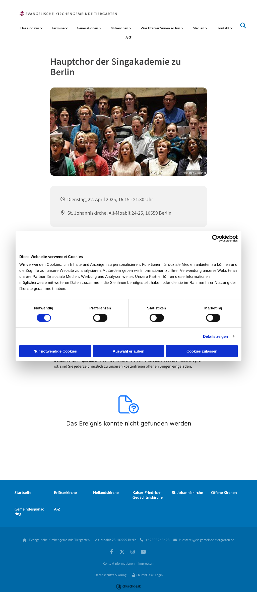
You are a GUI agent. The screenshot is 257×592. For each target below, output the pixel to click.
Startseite (23, 492)
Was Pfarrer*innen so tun (161, 28)
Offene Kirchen (224, 492)
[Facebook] (111, 551)
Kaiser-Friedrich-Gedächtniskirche (148, 494)
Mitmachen (119, 28)
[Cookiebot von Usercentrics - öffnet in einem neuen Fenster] (216, 238)
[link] (31, 28)
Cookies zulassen (201, 351)
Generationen (88, 28)
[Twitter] (122, 551)
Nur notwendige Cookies (55, 351)
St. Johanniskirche (187, 492)
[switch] (100, 318)
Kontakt (223, 28)
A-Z (128, 37)
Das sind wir (30, 28)
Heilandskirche (106, 492)
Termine (58, 28)
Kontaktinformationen (119, 563)
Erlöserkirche (65, 492)
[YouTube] (143, 551)
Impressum (146, 563)
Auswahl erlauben (128, 351)
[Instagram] (132, 551)
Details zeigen (215, 336)
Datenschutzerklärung (110, 575)
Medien (198, 28)
